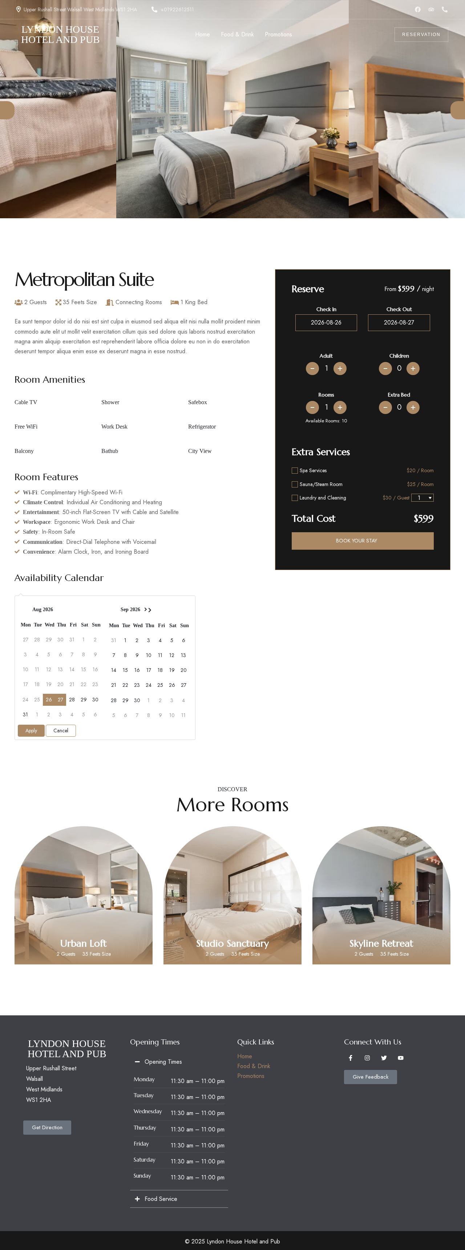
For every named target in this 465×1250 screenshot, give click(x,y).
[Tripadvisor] (431, 9)
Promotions (250, 1076)
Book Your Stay (356, 540)
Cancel (60, 730)
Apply (31, 730)
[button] (7, 110)
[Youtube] (400, 1057)
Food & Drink (253, 1066)
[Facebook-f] (350, 1057)
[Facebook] (418, 9)
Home (244, 1056)
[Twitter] (384, 1057)
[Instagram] (367, 1057)
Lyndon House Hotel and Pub (60, 34)
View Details (83, 927)
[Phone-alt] (444, 9)
